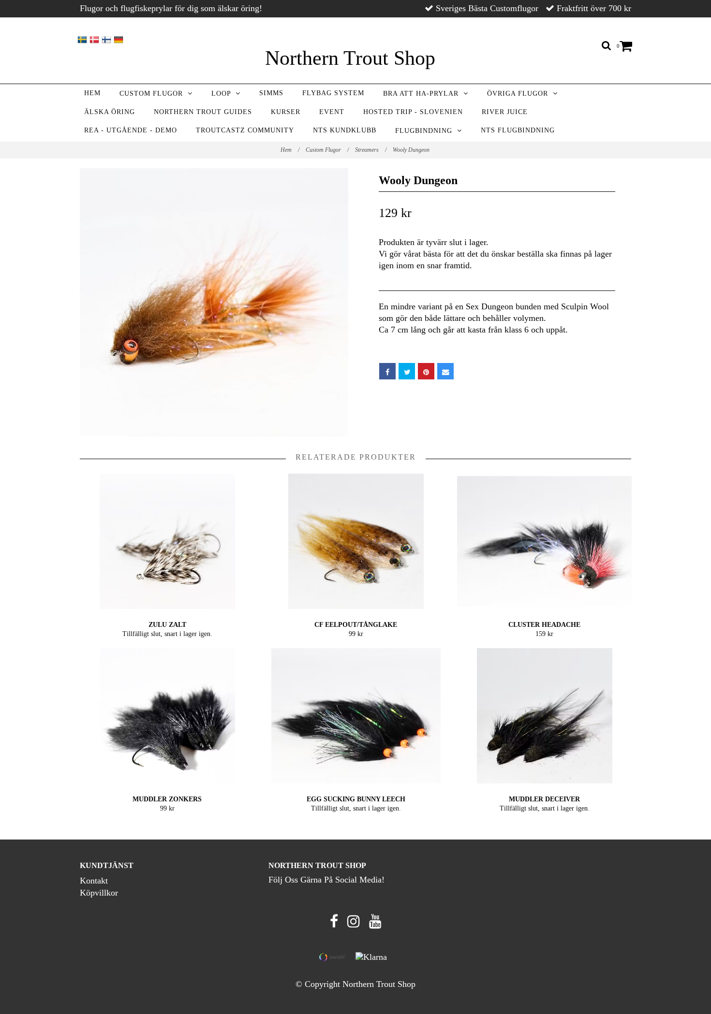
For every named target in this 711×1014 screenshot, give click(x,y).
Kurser (285, 112)
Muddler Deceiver (544, 799)
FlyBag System (333, 93)
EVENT (331, 112)
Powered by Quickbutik (356, 995)
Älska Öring (109, 112)
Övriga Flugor (520, 93)
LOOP (223, 93)
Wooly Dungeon (412, 149)
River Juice (505, 112)
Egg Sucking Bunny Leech (356, 799)
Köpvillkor (99, 893)
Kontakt (94, 880)
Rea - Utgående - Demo (130, 130)
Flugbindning (426, 130)
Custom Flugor (153, 93)
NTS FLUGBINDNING (518, 130)
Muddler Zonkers (167, 799)
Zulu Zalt (167, 624)
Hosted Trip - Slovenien (413, 112)
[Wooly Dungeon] (214, 302)
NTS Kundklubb (344, 130)
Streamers (370, 149)
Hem (92, 93)
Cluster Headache (544, 624)
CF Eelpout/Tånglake (355, 624)
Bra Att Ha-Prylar (423, 93)
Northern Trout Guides (203, 112)
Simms (271, 93)
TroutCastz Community (245, 130)
